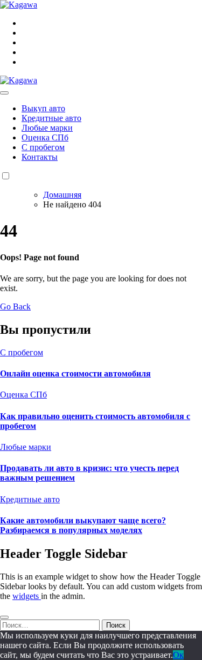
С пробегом (43, 147)
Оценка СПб (45, 137)
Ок (178, 654)
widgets (26, 596)
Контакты (40, 156)
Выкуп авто (43, 108)
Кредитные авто (51, 118)
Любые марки (47, 127)
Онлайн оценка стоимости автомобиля (75, 373)
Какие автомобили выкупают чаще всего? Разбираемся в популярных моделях (83, 525)
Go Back (15, 306)
